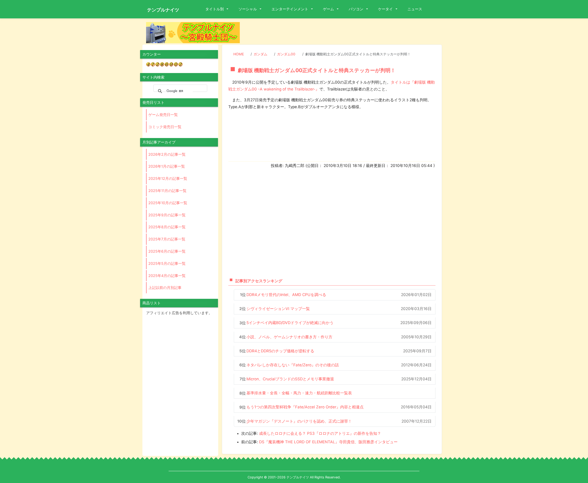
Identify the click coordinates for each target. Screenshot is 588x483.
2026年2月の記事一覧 (167, 154)
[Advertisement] (344, 32)
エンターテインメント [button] (290, 9)
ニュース (414, 9)
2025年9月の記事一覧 (167, 215)
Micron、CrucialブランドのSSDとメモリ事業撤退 (290, 379)
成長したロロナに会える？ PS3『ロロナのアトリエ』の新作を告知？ (320, 433)
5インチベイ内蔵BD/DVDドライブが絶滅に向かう (290, 322)
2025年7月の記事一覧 (166, 239)
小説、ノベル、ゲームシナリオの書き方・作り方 (289, 337)
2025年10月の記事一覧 (167, 203)
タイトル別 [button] (215, 9)
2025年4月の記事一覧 (167, 275)
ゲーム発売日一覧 (163, 114)
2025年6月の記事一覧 (167, 251)
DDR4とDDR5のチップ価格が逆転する (280, 351)
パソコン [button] (356, 9)
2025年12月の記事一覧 (167, 178)
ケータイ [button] (386, 9)
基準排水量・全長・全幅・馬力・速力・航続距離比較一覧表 (299, 393)
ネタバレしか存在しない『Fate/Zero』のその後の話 (292, 365)
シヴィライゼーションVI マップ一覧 (278, 308)
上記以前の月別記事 (164, 287)
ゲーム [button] (329, 9)
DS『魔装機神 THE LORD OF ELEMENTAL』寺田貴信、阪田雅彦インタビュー (328, 442)
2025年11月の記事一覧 (167, 190)
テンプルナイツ (163, 10)
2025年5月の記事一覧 (167, 263)
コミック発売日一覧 (164, 126)
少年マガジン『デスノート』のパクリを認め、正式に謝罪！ (299, 421)
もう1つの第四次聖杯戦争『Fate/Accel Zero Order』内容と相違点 (305, 407)
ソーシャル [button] (248, 9)
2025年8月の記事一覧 (167, 227)
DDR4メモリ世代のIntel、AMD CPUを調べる (286, 294)
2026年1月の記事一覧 (166, 166)
